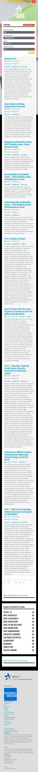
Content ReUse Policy (10, 730)
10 (8, 582)
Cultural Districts (12, 637)
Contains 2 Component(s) (13, 61)
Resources (24, 381)
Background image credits (11, 731)
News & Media (8, 723)
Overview (7, 66)
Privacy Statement (9, 728)
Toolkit (23, 244)
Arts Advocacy (10, 615)
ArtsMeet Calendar (9, 719)
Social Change (10, 650)
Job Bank (6, 721)
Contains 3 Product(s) (11, 316)
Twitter (6, 708)
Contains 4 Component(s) (13, 241)
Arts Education (10, 621)
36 (20, 582)
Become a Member (9, 714)
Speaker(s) (15, 66)
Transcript (24, 66)
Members (7, 643)
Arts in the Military (12, 624)
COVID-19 (7, 612)
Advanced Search (28, 24)
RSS (5, 705)
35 (16, 582)
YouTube (6, 710)
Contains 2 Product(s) (11, 462)
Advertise (6, 724)
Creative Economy (11, 634)
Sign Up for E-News (9, 712)
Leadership (8, 640)
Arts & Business (10, 618)
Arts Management (11, 631)
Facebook (6, 707)
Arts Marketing (10, 628)
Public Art (8, 647)
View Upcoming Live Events (15, 595)
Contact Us (7, 703)
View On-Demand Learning (15, 661)
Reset (30, 52)
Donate (6, 716)
